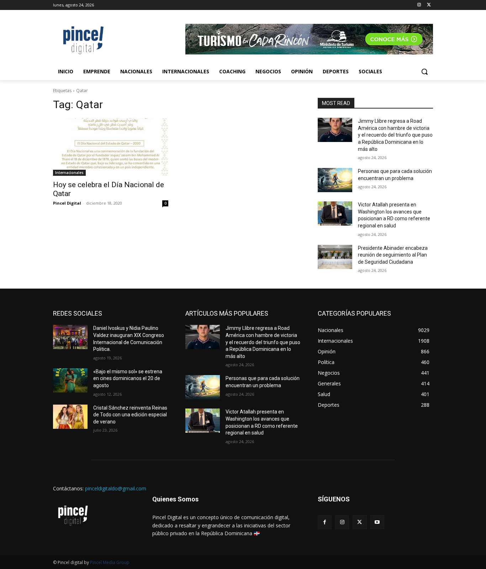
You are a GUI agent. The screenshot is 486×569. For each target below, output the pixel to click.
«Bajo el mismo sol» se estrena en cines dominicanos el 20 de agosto (127, 378)
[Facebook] (325, 522)
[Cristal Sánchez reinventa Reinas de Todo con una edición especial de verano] (70, 417)
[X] (429, 5)
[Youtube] (377, 522)
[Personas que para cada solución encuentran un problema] (335, 180)
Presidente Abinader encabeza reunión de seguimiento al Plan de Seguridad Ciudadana (393, 255)
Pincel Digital (67, 203)
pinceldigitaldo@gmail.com (115, 488)
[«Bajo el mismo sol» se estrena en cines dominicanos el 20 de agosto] (70, 380)
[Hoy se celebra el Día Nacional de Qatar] (110, 147)
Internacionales (69, 172)
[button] (424, 71)
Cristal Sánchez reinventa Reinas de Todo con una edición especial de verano (130, 415)
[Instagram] (419, 5)
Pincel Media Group (110, 562)
